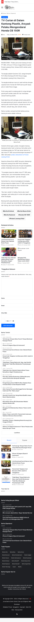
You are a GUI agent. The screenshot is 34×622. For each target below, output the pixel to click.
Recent (9, 440)
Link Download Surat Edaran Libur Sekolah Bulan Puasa (7, 241)
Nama (3, 298)
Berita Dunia (21, 552)
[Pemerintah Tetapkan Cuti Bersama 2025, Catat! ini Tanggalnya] (25, 233)
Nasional (13, 13)
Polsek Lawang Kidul (17, 218)
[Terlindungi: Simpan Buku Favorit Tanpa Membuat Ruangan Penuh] (6, 448)
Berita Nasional (10, 215)
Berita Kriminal (9, 211)
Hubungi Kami (18, 609)
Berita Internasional (16, 558)
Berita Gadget (27, 555)
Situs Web (4, 313)
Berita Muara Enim (24, 211)
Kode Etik (28, 607)
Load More (17, 432)
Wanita (19, 566)
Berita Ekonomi (6, 555)
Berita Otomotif (15, 563)
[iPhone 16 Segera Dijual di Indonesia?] (6, 456)
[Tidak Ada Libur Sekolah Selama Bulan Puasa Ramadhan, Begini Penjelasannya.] (8, 252)
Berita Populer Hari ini (8, 572)
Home (4, 13)
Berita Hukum (5, 558)
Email (2, 305)
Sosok (14, 566)
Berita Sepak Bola (26, 563)
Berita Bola (12, 552)
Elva (4, 34)
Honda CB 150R (24, 215)
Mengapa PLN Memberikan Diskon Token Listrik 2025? (24, 259)
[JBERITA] (9, 7)
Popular (24, 440)
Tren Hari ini (5, 489)
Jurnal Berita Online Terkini (10, 601)
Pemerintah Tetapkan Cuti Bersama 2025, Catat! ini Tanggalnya (24, 241)
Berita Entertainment (17, 555)
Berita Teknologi (6, 566)
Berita (8, 13)
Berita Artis (5, 552)
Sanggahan (16, 607)
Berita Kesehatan (27, 558)
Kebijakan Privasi (7, 607)
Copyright (22, 607)
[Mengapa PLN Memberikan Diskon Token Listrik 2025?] (25, 252)
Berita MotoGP (15, 561)
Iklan (13, 609)
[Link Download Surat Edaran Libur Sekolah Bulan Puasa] (8, 233)
